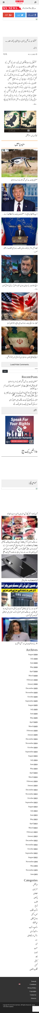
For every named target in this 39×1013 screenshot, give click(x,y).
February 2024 (32, 781)
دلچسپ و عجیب (33, 927)
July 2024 (34, 760)
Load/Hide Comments (19, 364)
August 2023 (33, 806)
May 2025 (34, 718)
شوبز (36, 944)
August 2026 (33, 654)
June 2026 (34, 663)
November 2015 (32, 870)
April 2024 (34, 773)
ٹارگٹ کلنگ (34, 910)
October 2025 (32, 697)
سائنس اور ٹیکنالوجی (32, 935)
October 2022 (32, 849)
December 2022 (32, 840)
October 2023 (32, 798)
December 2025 (32, 688)
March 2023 (33, 828)
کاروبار (36, 952)
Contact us (33, 995)
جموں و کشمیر (35, 914)
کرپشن (36, 961)
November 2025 (32, 692)
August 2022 (33, 857)
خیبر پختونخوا (35, 923)
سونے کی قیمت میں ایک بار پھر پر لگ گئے (25, 404)
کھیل (36, 965)
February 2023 (32, 832)
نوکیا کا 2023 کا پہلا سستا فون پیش (29, 580)
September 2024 (31, 751)
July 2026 (34, 658)
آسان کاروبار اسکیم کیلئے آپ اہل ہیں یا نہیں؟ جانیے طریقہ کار (22, 513)
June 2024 (34, 764)
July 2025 (34, 709)
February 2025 (32, 730)
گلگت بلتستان (34, 969)
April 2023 (34, 823)
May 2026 (34, 667)
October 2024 (32, 747)
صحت (36, 948)
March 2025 (33, 726)
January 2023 (33, 836)
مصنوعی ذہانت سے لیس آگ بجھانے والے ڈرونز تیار (24, 180)
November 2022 (32, 844)
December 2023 (32, 789)
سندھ (36, 940)
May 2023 (34, 819)
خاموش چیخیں (34, 918)
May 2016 (34, 866)
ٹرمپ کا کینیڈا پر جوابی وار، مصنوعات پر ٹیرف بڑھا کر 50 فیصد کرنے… (20, 214)
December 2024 (32, 739)
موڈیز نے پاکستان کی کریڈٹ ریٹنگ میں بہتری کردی (23, 400)
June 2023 (34, 815)
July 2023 (34, 811)
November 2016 (32, 861)
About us (33, 998)
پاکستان (36, 897)
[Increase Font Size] (6, 54)
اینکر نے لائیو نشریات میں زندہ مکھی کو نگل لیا (26, 643)
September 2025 (31, 701)
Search (36, 368)
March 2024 (33, 777)
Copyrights (33, 991)
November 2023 (32, 794)
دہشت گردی (34, 931)
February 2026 (32, 680)
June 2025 (34, 713)
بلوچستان (35, 893)
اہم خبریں (35, 889)
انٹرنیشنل (28, 135)
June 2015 (34, 874)
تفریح (36, 906)
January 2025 (33, 735)
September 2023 (31, 802)
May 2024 (34, 768)
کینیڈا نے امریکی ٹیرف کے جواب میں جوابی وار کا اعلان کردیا (22, 323)
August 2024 (33, 756)
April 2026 (34, 671)
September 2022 (31, 853)
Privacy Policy (32, 988)
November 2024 (32, 743)
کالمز (37, 956)
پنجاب (36, 902)
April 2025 (34, 722)
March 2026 (33, 675)
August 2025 (33, 705)
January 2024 (33, 785)
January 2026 (33, 684)
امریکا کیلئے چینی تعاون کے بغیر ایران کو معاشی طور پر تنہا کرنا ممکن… (21, 357)
